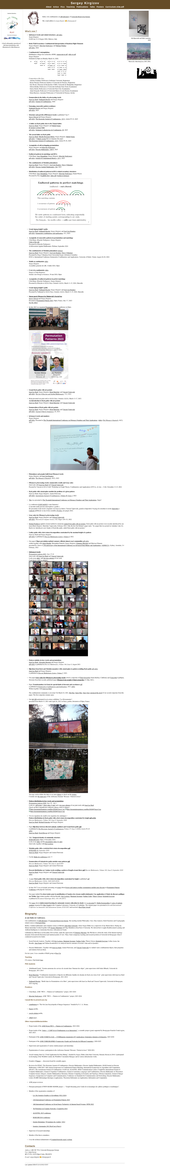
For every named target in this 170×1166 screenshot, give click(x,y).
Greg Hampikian (42, 156)
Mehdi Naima (56, 126)
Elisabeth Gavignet (109, 896)
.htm (38, 896)
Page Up (58, 953)
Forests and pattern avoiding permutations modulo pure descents (85, 887)
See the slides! (33, 303)
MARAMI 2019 (34, 840)
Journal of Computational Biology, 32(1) (48, 158)
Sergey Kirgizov (85, 3)
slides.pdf (53, 176)
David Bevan (43, 833)
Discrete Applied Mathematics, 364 (47, 167)
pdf (30, 48)
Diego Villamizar (67, 165)
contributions (33, 1004)
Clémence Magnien (82, 543)
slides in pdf (72, 54)
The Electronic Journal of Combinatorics (51, 829)
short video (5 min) (49, 805)
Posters (100, 7)
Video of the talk (34, 242)
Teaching (70, 7)
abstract (60, 251)
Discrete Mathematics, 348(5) (45, 149)
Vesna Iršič (113, 678)
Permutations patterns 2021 (37, 554)
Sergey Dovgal (33, 117)
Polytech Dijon (40, 923)
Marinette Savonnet (76, 896)
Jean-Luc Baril (33, 99)
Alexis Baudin (46, 543)
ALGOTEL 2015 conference (42, 1113)
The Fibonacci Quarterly (110, 420)
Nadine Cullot (87, 896)
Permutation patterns (52, 307)
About (49, 7)
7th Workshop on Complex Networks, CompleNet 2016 (50, 1109)
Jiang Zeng (86, 693)
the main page (42, 796)
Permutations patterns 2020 (37, 803)
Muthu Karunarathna (103, 903)
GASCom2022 (43, 504)
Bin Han (71, 693)
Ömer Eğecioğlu (85, 678)
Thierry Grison (97, 896)
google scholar (33, 1013)
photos (59, 794)
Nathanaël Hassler (44, 99)
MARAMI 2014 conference (41, 1117)
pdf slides (59, 35)
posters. (74, 794)
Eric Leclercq (65, 896)
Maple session (41, 139)
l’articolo (31, 511)
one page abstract (48, 558)
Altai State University (71, 926)
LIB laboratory (64, 17)
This (30, 500)
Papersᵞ (31, 1009)
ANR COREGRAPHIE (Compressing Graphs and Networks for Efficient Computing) (67, 1041)
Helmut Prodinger (34, 524)
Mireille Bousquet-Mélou (47, 137)
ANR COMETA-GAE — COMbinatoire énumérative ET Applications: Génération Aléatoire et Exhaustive (73, 1037)
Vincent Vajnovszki (69, 392)
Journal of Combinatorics (43, 101)
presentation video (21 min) (53, 842)
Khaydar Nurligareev (46, 46)
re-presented (90, 903)
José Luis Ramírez (55, 165)
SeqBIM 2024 (45, 176)
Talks (92, 7)
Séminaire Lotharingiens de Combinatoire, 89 (50, 130)
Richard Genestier (44, 822)
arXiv (33, 48)
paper (33, 903)
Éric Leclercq (49, 844)
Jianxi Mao (78, 693)
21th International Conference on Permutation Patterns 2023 (51, 1100)
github (31, 1018)
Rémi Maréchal (54, 392)
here (41, 960)
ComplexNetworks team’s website (61, 1139)
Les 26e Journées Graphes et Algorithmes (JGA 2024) (50, 1095)
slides (46, 261)
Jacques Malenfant (56, 928)
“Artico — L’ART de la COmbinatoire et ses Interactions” (59, 1030)
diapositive (115, 509)
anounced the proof (96, 693)
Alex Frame (38, 943)
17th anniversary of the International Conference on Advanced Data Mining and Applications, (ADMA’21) (76, 545)
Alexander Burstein (45, 662)
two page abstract (65, 805)
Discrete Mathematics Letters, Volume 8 (57, 537)
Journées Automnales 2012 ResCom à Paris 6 (47, 1126)
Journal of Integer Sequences (45, 411)
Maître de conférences (40, 857)
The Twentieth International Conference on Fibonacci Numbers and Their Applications (70, 420)
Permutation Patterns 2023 (45, 300)
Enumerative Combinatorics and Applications (52, 687)
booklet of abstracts (63, 176)
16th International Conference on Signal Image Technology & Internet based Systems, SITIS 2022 (63, 1104)
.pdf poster (38, 805)
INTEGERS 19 (33, 850)
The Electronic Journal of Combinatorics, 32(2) (43, 141)
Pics (63, 7)
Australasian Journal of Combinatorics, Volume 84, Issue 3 (54, 496)
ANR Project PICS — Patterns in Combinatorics (57, 1026)
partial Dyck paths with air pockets (74, 524)
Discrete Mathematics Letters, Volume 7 (50, 673)
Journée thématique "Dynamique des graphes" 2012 (49, 1122)
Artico (56, 7)
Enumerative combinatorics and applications (49, 233)
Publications (82, 7)
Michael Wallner (61, 46)
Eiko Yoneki (47, 905)
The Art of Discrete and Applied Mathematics (50, 394)
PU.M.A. (59, 511)
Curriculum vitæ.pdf (114, 7)
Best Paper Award (84, 907)
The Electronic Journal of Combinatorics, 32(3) (50, 119)
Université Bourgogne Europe (80, 17)
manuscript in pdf (62, 54)
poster (59, 887)
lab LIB (34, 699)
